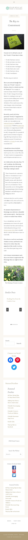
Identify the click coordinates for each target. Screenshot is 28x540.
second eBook (7, 125)
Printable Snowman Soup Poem (13, 417)
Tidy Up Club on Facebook (12, 426)
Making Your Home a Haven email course (13, 401)
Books (9, 520)
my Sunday (12, 141)
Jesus (14, 30)
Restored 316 (17, 536)
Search (7, 340)
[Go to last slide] (7, 309)
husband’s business (9, 123)
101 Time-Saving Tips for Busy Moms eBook (13, 396)
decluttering (20, 125)
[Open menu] (14, 2)
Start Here (17, 520)
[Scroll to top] (22, 520)
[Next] (20, 309)
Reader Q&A (11, 421)
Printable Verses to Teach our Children (13, 412)
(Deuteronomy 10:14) (9, 230)
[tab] (12, 324)
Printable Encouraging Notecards (14, 407)
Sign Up (14, 523)
